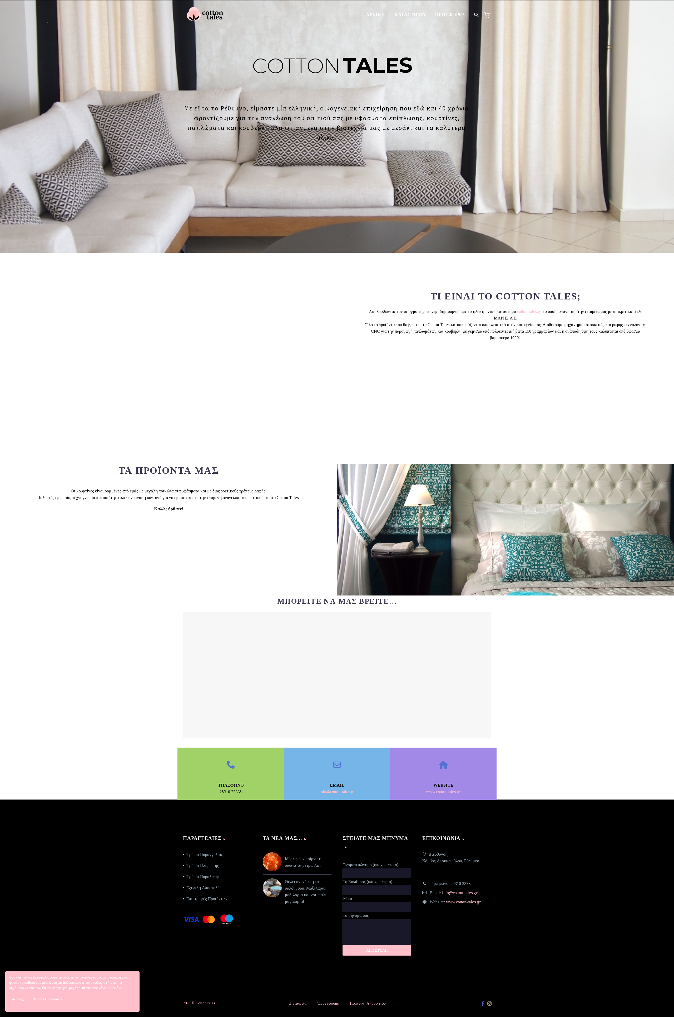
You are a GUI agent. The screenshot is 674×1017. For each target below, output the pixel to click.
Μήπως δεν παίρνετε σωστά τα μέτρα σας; (303, 862)
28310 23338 (461, 883)
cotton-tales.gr (529, 311)
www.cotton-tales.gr (443, 792)
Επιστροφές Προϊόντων (206, 899)
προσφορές (450, 14)
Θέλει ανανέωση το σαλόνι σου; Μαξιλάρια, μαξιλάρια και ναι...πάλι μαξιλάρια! (305, 891)
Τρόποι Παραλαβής (203, 876)
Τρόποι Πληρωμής (202, 865)
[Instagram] (489, 1003)
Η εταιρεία (297, 1003)
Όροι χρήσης (328, 1003)
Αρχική (375, 14)
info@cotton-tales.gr (337, 792)
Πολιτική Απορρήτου (368, 1003)
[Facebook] (482, 1003)
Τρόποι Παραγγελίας (204, 854)
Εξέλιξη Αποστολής (203, 887)
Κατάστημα (409, 14)
